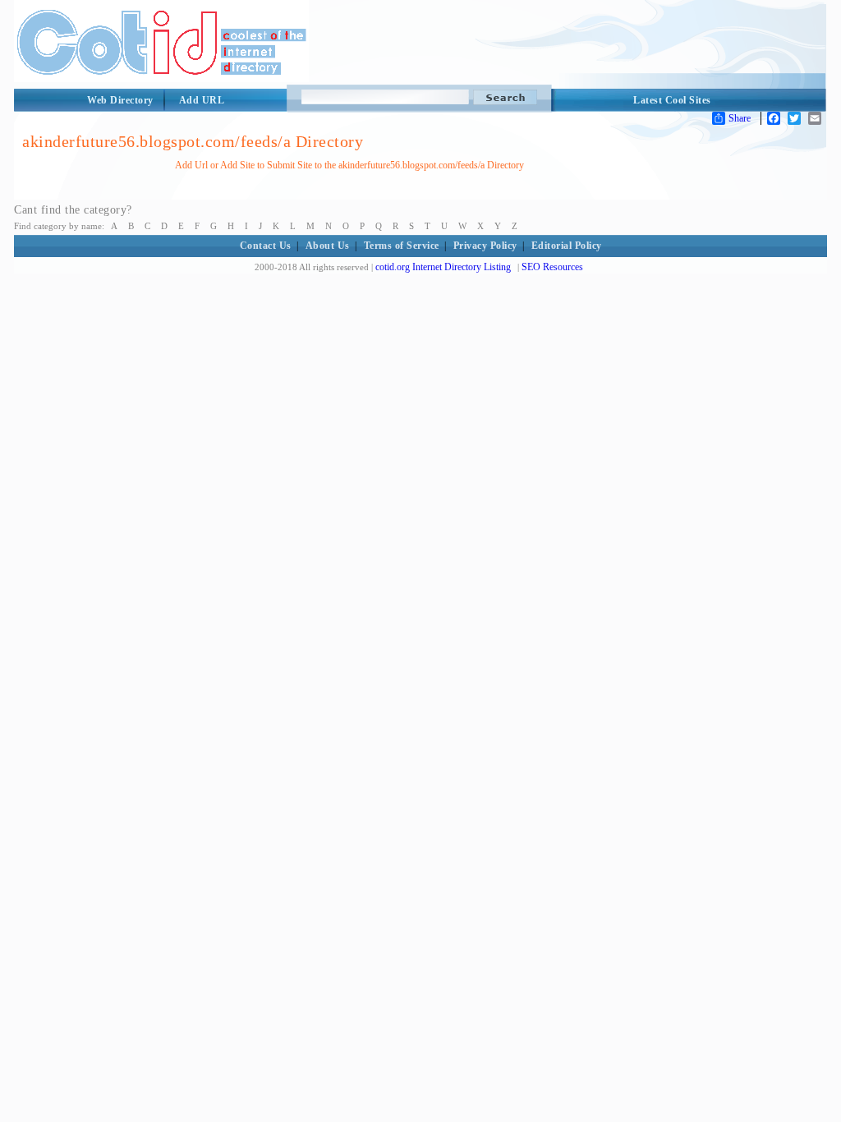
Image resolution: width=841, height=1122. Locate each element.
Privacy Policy (485, 245)
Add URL (202, 100)
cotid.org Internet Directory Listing (443, 267)
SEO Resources (552, 267)
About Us (328, 245)
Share (739, 118)
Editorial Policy (566, 245)
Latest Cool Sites (672, 100)
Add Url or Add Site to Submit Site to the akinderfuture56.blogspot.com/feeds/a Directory (349, 165)
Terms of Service (401, 245)
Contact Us (266, 245)
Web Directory (120, 100)
